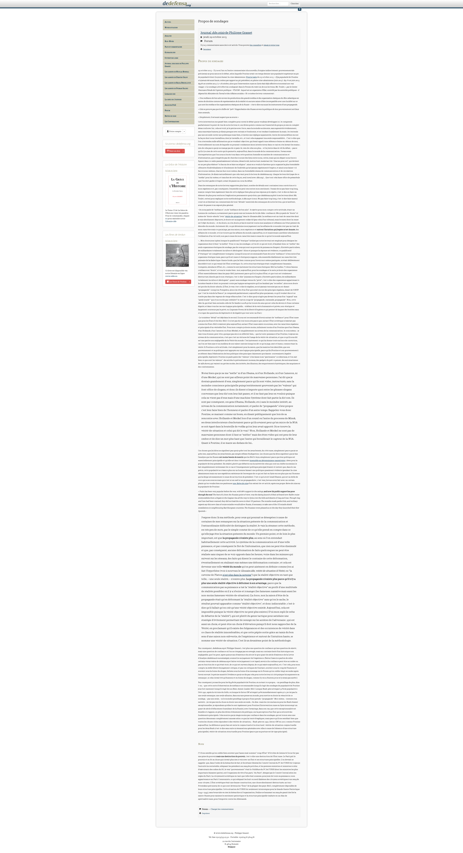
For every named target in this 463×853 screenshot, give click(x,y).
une (240, 483)
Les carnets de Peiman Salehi (176, 88)
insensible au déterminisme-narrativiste (267, 460)
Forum (167, 110)
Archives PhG (170, 105)
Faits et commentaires (173, 47)
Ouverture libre (171, 58)
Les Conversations (172, 121)
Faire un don (174, 151)
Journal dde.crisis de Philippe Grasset (177, 64)
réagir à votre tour (271, 45)
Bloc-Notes (169, 41)
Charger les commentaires (222, 809)
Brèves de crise (170, 116)
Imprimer (207, 49)
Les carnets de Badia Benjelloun (178, 83)
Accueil (168, 22)
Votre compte (175, 131)
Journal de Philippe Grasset (226, 32)
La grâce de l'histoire (173, 99)
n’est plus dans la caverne (237, 575)
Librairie (170, 221)
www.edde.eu (171, 276)
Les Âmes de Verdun (178, 282)
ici (166, 219)
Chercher (295, 4)
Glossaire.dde (170, 52)
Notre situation (171, 27)
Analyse (168, 36)
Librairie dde (170, 94)
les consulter (255, 45)
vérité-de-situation (233, 216)
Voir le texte (251, 77)
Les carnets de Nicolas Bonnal (177, 72)
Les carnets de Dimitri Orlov (176, 77)
